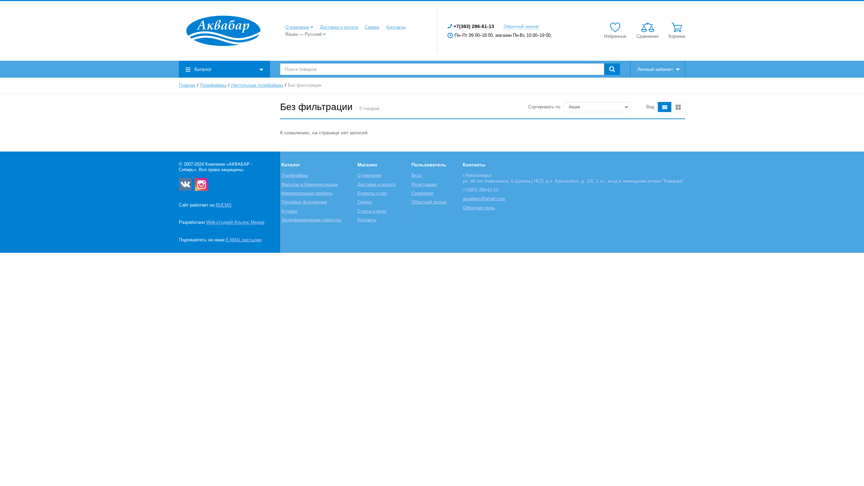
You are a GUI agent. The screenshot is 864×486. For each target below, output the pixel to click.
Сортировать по (544, 107)
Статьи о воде (371, 211)
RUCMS (224, 205)
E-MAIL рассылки (244, 240)
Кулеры (289, 211)
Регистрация (424, 184)
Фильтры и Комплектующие (309, 184)
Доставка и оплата (339, 27)
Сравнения (422, 193)
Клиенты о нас (372, 193)
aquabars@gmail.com (484, 198)
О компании (297, 27)
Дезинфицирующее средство (311, 220)
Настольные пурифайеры (257, 85)
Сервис (372, 27)
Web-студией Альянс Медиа (235, 222)
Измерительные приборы (306, 193)
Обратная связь (479, 208)
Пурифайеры (213, 85)
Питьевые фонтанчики (304, 202)
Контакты (395, 27)
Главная (187, 85)
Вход (416, 175)
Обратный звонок (521, 26)
